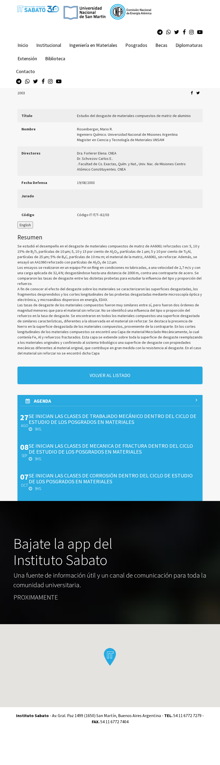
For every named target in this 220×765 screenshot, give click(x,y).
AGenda (42, 401)
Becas (161, 45)
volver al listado (110, 375)
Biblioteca (55, 58)
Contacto (25, 71)
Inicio (22, 45)
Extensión (27, 58)
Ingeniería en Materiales (93, 45)
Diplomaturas (189, 45)
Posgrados (136, 45)
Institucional (48, 45)
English (25, 225)
